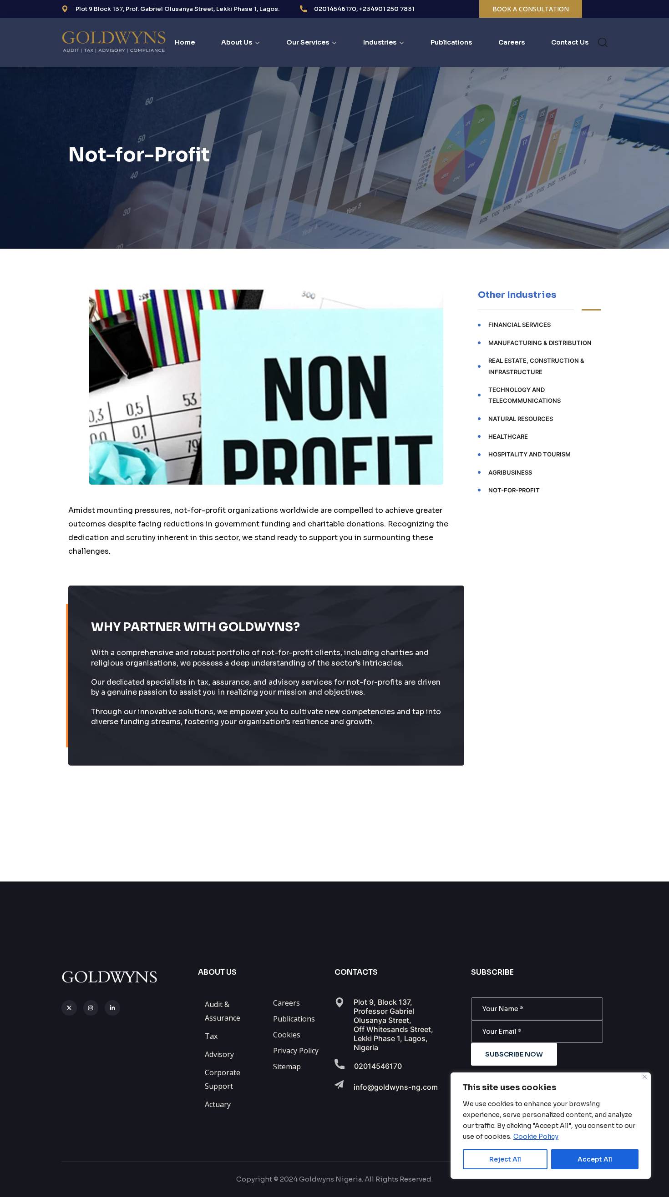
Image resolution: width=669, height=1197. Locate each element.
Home (185, 42)
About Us (236, 42)
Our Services (307, 42)
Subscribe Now (514, 1054)
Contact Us (569, 42)
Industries (379, 42)
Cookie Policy (535, 1136)
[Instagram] (91, 1008)
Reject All (505, 1159)
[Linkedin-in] (112, 1008)
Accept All (595, 1159)
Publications (451, 42)
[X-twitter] (69, 1008)
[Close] (645, 1077)
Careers (511, 42)
